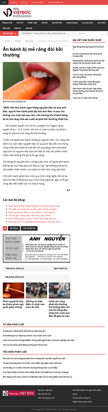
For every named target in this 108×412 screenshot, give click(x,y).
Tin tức (19, 23)
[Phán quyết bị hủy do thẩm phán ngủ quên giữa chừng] (13, 296)
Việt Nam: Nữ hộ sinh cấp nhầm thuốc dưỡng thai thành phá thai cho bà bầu (88, 91)
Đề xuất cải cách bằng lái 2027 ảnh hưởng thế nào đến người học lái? (34, 358)
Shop (4, 2)
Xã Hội (45, 23)
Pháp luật (32, 23)
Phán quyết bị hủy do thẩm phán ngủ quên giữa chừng (13, 304)
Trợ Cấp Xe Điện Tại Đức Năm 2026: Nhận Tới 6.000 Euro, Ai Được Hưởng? (36, 372)
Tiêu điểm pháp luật (15, 351)
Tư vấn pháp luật (13, 324)
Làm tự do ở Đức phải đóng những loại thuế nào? (25, 345)
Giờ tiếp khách (37, 2)
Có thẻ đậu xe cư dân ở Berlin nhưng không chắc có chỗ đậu (30, 367)
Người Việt (57, 23)
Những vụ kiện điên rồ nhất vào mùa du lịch (35, 304)
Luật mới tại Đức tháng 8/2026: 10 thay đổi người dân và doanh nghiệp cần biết (38, 340)
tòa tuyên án (29, 228)
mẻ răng (14, 228)
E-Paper (14, 2)
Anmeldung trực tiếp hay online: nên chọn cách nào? (27, 335)
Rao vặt (24, 2)
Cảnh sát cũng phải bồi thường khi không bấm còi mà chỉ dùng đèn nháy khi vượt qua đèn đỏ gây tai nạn (59, 308)
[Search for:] (91, 33)
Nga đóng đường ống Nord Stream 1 (88, 47)
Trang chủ (7, 23)
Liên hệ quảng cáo (55, 2)
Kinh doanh (72, 23)
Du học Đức (87, 23)
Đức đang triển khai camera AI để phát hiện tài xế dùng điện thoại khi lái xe (37, 377)
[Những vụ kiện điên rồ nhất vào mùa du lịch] (36, 296)
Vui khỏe (102, 23)
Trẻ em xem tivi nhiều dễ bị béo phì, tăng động (87, 75)
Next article (60, 268)
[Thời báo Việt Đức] (17, 12)
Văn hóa (6, 28)
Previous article (15, 268)
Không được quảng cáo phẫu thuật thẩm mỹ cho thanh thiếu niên (89, 61)
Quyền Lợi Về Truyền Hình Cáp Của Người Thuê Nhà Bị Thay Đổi (88, 68)
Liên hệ (28, 28)
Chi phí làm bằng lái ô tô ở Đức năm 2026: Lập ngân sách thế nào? (32, 363)
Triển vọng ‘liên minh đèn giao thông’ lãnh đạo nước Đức (86, 82)
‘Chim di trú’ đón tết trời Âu (85, 98)
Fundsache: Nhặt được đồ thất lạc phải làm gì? (24, 331)
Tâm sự (17, 28)
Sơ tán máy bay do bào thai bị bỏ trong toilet (87, 54)
